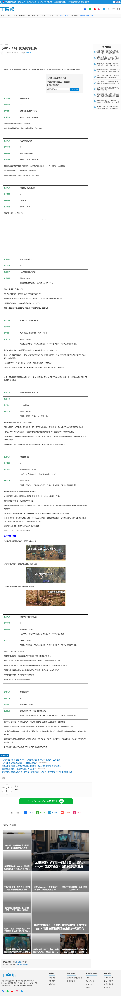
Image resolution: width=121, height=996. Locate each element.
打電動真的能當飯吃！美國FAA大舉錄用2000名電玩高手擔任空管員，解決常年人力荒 (108, 59)
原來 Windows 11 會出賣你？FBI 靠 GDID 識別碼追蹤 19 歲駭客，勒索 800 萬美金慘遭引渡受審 (46, 888)
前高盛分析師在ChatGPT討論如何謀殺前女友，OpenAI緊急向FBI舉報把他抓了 (32, 766)
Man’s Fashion (90, 981)
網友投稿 (107, 987)
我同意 (117, 2)
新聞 (2, 15)
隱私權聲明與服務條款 (74, 978)
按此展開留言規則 (22, 964)
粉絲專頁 (30, 812)
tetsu (5, 53)
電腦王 (88, 987)
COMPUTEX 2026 (86, 15)
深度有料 (74, 15)
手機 (15, 15)
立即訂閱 (75, 89)
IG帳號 (79, 812)
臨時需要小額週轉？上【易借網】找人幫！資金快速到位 (17, 909)
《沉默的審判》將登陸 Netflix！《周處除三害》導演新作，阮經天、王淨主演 (31, 760)
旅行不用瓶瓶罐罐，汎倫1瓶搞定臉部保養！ (74, 888)
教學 (33, 15)
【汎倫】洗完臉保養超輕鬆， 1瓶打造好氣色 (19, 763)
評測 (28, 15)
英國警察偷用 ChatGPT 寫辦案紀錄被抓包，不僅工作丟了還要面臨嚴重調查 (17, 867)
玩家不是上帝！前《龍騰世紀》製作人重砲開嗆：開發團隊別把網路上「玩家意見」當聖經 (108, 83)
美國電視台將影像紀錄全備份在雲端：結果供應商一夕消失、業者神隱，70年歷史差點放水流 (37, 772)
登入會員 (19, 962)
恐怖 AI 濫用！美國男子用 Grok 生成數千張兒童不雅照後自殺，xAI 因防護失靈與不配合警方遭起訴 (17, 930)
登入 (113, 9)
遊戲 (6, 44)
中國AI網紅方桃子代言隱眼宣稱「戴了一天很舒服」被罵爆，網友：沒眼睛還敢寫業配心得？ (74, 950)
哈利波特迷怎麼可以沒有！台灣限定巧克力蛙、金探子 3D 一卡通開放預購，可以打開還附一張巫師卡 (46, 950)
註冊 (118, 9)
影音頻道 (67, 812)
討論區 (50, 15)
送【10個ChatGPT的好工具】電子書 (42, 801)
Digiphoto (89, 984)
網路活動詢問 (108, 984)
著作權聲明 (71, 981)
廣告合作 (52, 981)
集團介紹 (52, 978)
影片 (38, 15)
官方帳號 (42, 812)
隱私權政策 (85, 2)
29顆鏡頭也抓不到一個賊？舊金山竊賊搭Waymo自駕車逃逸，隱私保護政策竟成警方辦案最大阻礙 (60, 864)
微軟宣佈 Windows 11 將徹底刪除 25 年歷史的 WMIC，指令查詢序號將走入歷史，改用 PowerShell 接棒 (108, 71)
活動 (43, 15)
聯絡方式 (52, 984)
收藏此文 (28, 53)
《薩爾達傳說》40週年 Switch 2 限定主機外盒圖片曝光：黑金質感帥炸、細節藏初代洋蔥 (17, 950)
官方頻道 (54, 812)
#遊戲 (3, 778)
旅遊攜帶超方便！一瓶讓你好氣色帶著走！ (18, 769)
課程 (56, 15)
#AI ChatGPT (64, 15)
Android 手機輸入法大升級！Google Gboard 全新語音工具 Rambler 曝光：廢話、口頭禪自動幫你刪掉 (108, 108)
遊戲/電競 (22, 15)
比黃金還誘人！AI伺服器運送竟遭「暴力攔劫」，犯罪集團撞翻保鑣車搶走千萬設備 (60, 926)
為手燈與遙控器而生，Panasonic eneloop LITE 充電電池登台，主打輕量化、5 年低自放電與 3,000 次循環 (108, 102)
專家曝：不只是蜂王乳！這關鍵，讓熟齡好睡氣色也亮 (17, 847)
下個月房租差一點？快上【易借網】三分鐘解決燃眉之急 (17, 888)
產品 (8, 15)
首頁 (1, 44)
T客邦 (88, 978)
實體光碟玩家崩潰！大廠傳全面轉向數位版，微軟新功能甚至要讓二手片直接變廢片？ (108, 96)
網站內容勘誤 (108, 978)
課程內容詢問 (108, 981)
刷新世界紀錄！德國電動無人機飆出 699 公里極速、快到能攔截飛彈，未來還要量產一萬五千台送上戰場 (108, 52)
